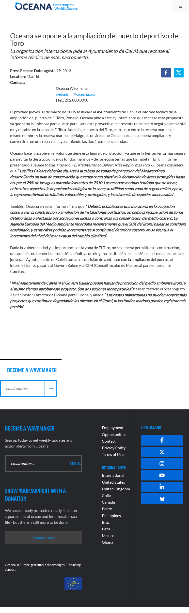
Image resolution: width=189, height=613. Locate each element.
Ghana (107, 542)
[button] (166, 72)
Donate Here (44, 537)
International (113, 475)
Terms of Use (113, 454)
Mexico (108, 535)
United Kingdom (116, 488)
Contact (109, 441)
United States (113, 482)
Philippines (111, 515)
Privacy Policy (114, 447)
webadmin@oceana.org (75, 94)
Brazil (106, 522)
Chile (106, 495)
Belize (107, 508)
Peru (106, 528)
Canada (108, 502)
